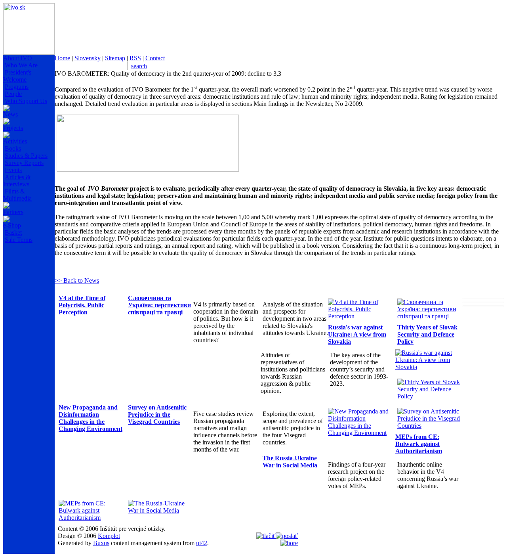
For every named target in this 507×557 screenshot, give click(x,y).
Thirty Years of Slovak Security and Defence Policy (427, 334)
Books (13, 148)
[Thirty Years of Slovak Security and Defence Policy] (430, 396)
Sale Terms (18, 239)
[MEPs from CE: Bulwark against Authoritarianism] (91, 517)
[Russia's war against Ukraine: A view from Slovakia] (428, 367)
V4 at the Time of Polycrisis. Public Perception (82, 305)
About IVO (17, 58)
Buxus (101, 543)
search (139, 66)
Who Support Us (26, 101)
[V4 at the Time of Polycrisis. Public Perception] (360, 316)
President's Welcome (17, 76)
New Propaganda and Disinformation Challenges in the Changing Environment (90, 418)
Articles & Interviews (16, 181)
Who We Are (21, 65)
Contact (155, 58)
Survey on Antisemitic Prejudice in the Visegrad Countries (157, 414)
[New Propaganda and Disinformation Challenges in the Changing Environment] (360, 432)
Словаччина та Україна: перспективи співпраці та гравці (159, 305)
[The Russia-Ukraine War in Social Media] (160, 510)
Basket (13, 232)
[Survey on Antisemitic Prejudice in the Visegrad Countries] (430, 425)
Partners (13, 212)
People (13, 93)
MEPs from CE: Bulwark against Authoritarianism (418, 443)
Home (62, 58)
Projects (13, 127)
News (10, 114)
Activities (15, 141)
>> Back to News (77, 280)
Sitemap (115, 58)
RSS (135, 58)
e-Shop (12, 225)
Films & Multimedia (17, 195)
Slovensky (87, 58)
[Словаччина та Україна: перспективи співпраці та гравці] (430, 316)
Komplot (109, 535)
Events (13, 170)
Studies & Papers (26, 155)
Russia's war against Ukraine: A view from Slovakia (357, 334)
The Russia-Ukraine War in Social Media (290, 462)
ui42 (201, 543)
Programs (17, 86)
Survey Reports (24, 162)
